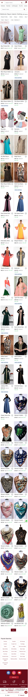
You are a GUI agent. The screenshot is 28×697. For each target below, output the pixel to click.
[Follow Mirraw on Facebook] (8, 673)
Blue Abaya (5, 651)
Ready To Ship (4, 16)
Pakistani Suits (22, 651)
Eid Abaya (22, 653)
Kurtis (21, 5)
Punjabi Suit (13, 643)
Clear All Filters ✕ (5, 22)
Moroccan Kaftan (22, 646)
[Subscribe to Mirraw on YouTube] (19, 673)
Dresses (5, 641)
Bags (14, 646)
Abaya (15, 16)
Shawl (5, 646)
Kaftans (21, 16)
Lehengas (15, 5)
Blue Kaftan (14, 653)
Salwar (3, 5)
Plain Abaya (22, 656)
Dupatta (14, 641)
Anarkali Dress (5, 656)
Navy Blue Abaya (22, 658)
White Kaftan (14, 648)
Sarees (8, 5)
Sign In (14, 677)
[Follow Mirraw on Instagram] (14, 673)
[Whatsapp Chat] (26, 521)
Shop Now (8, 42)
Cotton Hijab (13, 651)
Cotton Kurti (13, 656)
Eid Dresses (22, 641)
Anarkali (5, 643)
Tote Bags (22, 643)
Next (13, 630)
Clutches (5, 653)
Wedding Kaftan (14, 658)
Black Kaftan (5, 648)
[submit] (24, 9)
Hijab (11, 16)
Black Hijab (22, 648)
